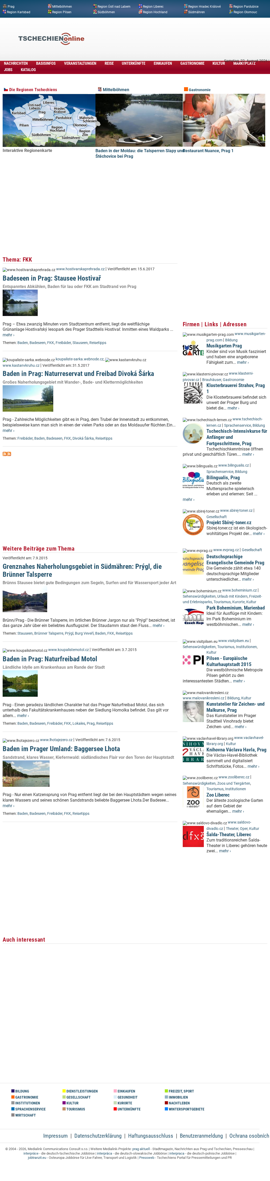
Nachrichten (16, 63)
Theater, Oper (237, 828)
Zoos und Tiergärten (233, 783)
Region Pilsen (61, 12)
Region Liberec (153, 6)
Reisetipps (97, 343)
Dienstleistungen (82, 1091)
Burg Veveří (84, 633)
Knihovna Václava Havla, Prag (236, 750)
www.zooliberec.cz (234, 777)
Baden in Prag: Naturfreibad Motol (50, 659)
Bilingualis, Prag (223, 478)
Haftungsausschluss (150, 1136)
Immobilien (178, 1097)
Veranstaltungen (80, 63)
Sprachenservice (237, 425)
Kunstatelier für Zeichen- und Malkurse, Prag (235, 707)
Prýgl (69, 633)
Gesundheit (127, 1097)
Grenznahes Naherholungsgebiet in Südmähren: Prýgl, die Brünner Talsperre (82, 570)
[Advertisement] (172, 31)
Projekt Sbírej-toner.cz (229, 522)
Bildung (231, 340)
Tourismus (222, 602)
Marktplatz (244, 63)
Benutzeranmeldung (201, 1136)
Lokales (79, 723)
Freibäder (63, 343)
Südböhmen (106, 12)
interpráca (104, 1153)
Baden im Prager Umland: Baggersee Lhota (61, 749)
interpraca (176, 1153)
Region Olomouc (245, 12)
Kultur (219, 63)
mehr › (9, 334)
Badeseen (38, 343)
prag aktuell (141, 1149)
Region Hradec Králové (204, 6)
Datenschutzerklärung (98, 1136)
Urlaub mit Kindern (232, 596)
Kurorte (238, 602)
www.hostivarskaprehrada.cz (80, 269)
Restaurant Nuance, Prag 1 (208, 150)
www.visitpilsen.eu (233, 641)
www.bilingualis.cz (233, 465)
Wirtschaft (25, 1115)
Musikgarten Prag (224, 346)
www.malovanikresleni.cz (203, 698)
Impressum (55, 1136)
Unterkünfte (133, 63)
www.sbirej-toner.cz (236, 510)
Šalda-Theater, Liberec (228, 834)
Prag (11, 6)
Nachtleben (179, 1103)
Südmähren (196, 12)
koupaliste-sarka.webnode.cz (80, 359)
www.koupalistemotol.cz (68, 650)
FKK (50, 343)
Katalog (28, 69)
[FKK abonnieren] (5, 454)
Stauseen (80, 343)
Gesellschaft (216, 517)
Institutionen (246, 647)
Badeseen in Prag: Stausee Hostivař (52, 278)
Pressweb (146, 1158)
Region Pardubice (245, 6)
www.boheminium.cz (239, 590)
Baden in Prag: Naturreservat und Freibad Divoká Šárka (78, 374)
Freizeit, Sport (181, 1091)
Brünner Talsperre (48, 633)
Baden (22, 343)
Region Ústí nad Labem (114, 6)
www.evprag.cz (226, 550)
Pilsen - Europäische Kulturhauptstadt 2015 (229, 661)
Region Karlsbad (18, 12)
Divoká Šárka (83, 438)
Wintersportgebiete (186, 1109)
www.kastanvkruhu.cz (21, 365)
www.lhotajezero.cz (56, 740)
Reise (109, 63)
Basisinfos (46, 63)
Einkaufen (163, 63)
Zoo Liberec (218, 795)
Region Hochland (155, 12)
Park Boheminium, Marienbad (235, 608)
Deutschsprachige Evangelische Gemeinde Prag (235, 560)
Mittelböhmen (62, 6)
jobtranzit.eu (37, 1158)
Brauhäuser (211, 380)
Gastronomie (192, 63)
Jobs (8, 69)
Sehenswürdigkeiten (199, 596)
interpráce (30, 1153)
